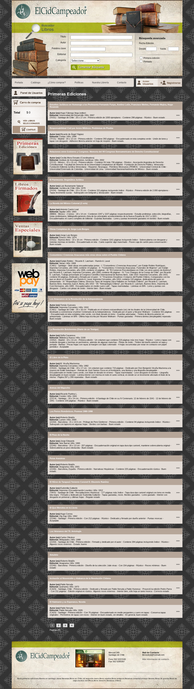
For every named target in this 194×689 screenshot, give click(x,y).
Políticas (79, 82)
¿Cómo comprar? (57, 82)
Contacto (121, 82)
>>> (178, 115)
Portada (19, 82)
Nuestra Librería (100, 82)
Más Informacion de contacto (155, 659)
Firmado (147, 61)
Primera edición (151, 58)
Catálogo (35, 82)
